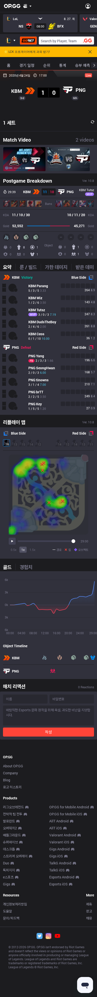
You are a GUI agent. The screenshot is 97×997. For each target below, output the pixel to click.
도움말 (7, 911)
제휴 (89, 904)
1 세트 (9, 122)
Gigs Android (59, 849)
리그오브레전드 (13, 807)
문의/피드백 (11, 918)
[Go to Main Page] (12, 6)
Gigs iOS (56, 856)
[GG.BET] (28, 41)
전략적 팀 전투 (12, 814)
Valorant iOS (59, 842)
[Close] (90, 52)
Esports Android (61, 877)
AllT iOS (55, 828)
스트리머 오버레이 (15, 856)
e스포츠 (8, 877)
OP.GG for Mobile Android (69, 807)
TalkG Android (60, 863)
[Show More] (27, 6)
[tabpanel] (48, 343)
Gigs (6, 884)
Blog (6, 780)
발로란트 (9, 821)
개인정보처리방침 (15, 904)
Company (10, 773)
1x (23, 550)
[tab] (9, 267)
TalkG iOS (57, 870)
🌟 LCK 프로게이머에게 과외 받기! (27, 52)
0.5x (13, 550)
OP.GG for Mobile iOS (65, 814)
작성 (48, 732)
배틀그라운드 (12, 835)
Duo (6, 863)
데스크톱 (9, 849)
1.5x (32, 550)
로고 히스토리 (12, 787)
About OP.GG (13, 766)
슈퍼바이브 (10, 842)
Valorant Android (62, 835)
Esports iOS (58, 884)
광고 (89, 911)
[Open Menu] (88, 6)
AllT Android (59, 821)
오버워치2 (10, 828)
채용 (89, 918)
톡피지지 (9, 870)
